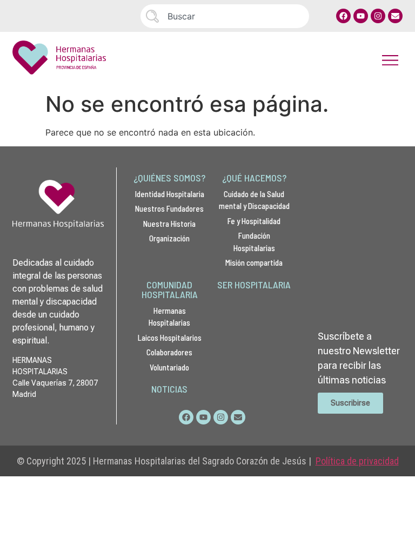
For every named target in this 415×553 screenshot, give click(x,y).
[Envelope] (395, 16)
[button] (390, 60)
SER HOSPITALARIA (254, 285)
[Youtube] (360, 16)
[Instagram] (378, 16)
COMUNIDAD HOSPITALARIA (170, 289)
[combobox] (224, 16)
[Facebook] (343, 16)
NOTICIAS (169, 389)
